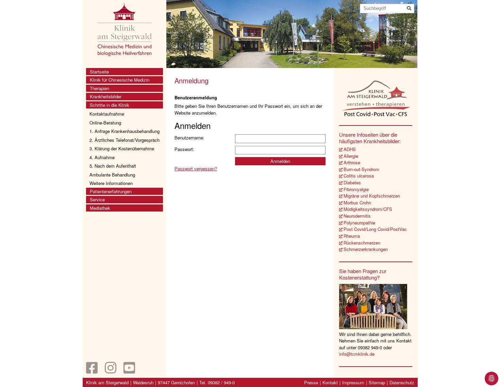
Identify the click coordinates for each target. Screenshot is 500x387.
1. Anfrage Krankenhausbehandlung (124, 131)
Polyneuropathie (359, 222)
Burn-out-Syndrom (361, 169)
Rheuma (352, 236)
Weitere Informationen (111, 183)
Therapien (99, 88)
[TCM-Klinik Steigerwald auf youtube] (129, 371)
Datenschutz (401, 382)
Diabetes (352, 182)
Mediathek (100, 208)
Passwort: (184, 149)
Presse (311, 382)
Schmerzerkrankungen (366, 249)
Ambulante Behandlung (112, 174)
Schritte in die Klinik (109, 105)
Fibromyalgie (356, 189)
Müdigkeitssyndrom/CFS (368, 209)
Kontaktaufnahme (106, 114)
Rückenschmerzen (362, 242)
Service (97, 199)
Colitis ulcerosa (359, 175)
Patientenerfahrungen (111, 191)
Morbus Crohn (357, 202)
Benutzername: (189, 137)
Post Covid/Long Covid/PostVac (375, 229)
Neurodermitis (357, 216)
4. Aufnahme (102, 157)
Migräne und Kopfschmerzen (372, 195)
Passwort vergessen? (195, 168)
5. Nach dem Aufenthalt (112, 166)
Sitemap (377, 382)
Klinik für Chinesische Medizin (119, 80)
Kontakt (330, 382)
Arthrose (352, 162)
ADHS (350, 149)
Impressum (353, 382)
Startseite (99, 71)
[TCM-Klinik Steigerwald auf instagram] (110, 371)
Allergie (351, 156)
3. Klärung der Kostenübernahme (121, 148)
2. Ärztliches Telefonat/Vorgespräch (124, 140)
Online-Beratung (105, 122)
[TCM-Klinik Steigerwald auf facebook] (92, 371)
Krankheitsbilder (105, 96)
